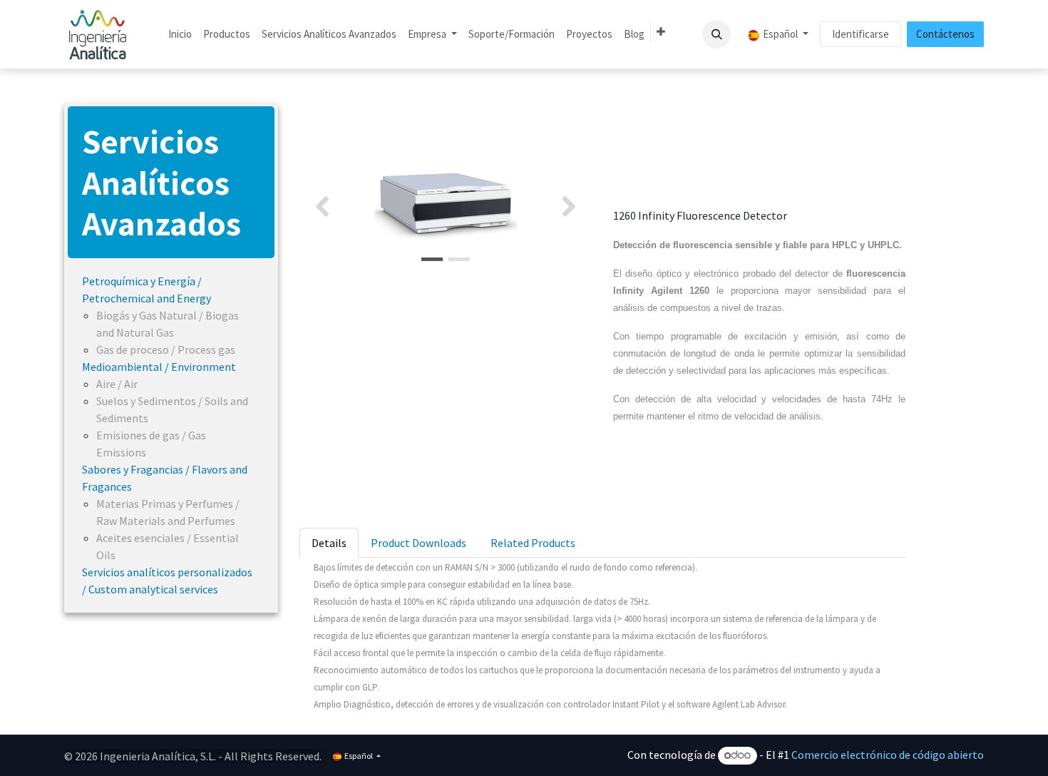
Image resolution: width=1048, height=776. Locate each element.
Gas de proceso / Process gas (165, 349)
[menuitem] (180, 34)
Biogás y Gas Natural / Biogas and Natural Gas (167, 324)
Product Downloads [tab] (418, 543)
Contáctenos (945, 34)
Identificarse (860, 34)
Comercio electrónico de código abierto (887, 754)
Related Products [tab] (532, 543)
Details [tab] (329, 543)
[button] (716, 34)
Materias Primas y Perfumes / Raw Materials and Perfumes (168, 512)
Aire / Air (117, 384)
